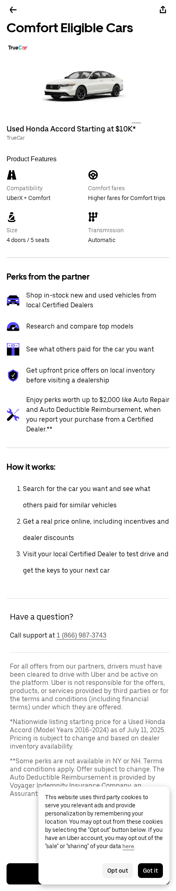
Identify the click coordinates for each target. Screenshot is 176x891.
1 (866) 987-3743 (81, 635)
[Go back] (13, 10)
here (128, 846)
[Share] (163, 10)
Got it (150, 870)
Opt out (117, 870)
